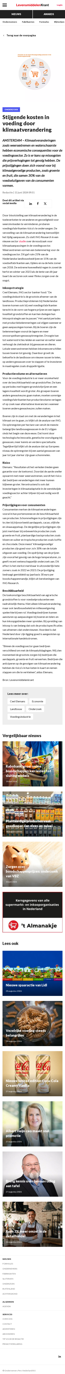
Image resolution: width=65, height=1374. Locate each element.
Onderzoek (11, 110)
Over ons (7, 1319)
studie (22, 241)
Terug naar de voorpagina (21, 35)
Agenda (6, 1306)
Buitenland (8, 1289)
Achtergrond (9, 1294)
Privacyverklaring (12, 1344)
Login (59, 5)
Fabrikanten (28, 22)
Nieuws (16, 14)
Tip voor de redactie (13, 1339)
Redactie (7, 192)
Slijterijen (59, 22)
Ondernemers (9, 22)
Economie (37, 701)
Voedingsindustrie (20, 716)
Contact (7, 1324)
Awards (49, 14)
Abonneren (8, 1334)
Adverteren (8, 1329)
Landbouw (16, 709)
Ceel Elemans (17, 701)
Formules (44, 22)
